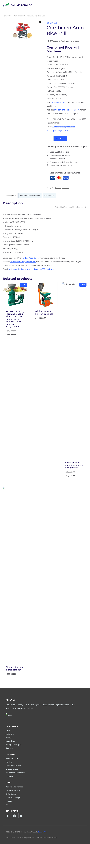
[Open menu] (85, 5)
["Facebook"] (8, 815)
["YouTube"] (21, 815)
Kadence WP (42, 832)
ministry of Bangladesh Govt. (67, 109)
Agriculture (10, 734)
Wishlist (9, 762)
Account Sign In (12, 769)
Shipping (9, 801)
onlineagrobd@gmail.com (63, 126)
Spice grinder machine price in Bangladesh (74, 465)
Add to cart (60, 138)
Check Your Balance (13, 765)
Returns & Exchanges (14, 787)
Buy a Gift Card (12, 758)
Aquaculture (10, 741)
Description (11, 195)
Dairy (8, 730)
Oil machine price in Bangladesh (15, 668)
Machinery (65, 188)
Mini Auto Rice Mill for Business (44, 312)
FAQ (7, 804)
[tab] (10, 195)
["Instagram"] (14, 815)
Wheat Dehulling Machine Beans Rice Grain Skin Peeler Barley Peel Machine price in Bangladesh (15, 319)
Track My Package (13, 797)
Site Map (9, 776)
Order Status (11, 794)
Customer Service (13, 790)
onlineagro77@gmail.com (58, 130)
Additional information (30, 195)
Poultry (8, 737)
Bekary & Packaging (14, 744)
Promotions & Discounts (15, 772)
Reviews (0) (49, 195)
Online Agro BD (58, 102)
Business (52, 23)
